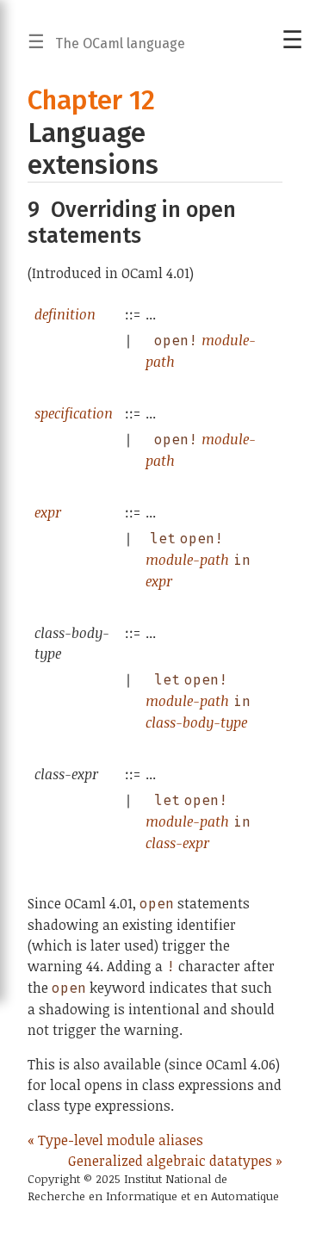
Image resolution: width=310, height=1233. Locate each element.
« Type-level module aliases (115, 1140)
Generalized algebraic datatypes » (175, 1160)
